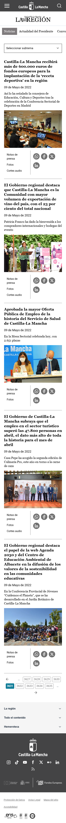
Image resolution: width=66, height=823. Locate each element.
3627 (27, 679)
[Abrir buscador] (59, 6)
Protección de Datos (14, 800)
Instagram (9, 762)
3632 (20, 686)
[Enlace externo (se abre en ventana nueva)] (26, 816)
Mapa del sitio (51, 800)
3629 (47, 679)
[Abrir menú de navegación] (7, 6)
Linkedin (57, 762)
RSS (33, 769)
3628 (37, 679)
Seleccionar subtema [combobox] (19, 48)
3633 (30, 686)
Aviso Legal (34, 800)
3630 (56, 679)
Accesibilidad (10, 807)
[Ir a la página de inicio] (33, 5)
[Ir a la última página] (33, 692)
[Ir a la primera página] (10, 679)
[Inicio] (33, 747)
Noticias (9, 31)
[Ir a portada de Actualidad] (33, 19)
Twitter (41, 762)
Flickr (49, 762)
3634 (39, 686)
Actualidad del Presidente (36, 31)
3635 (49, 686)
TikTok (17, 762)
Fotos (10, 164)
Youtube (25, 762)
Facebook (33, 762)
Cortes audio (14, 170)
